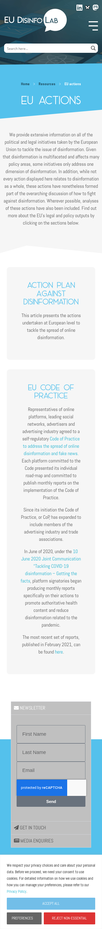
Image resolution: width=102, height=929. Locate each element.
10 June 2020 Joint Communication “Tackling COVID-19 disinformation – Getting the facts (51, 566)
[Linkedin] (79, 6)
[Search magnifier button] (93, 48)
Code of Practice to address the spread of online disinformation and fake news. (51, 446)
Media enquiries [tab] (36, 841)
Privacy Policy (16, 891)
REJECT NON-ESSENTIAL (69, 918)
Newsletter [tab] (32, 708)
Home (25, 84)
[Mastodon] (95, 6)
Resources (47, 84)
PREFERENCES (22, 918)
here (59, 652)
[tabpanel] (51, 768)
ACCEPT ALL (51, 903)
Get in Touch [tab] (32, 828)
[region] (51, 892)
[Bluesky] (87, 7)
